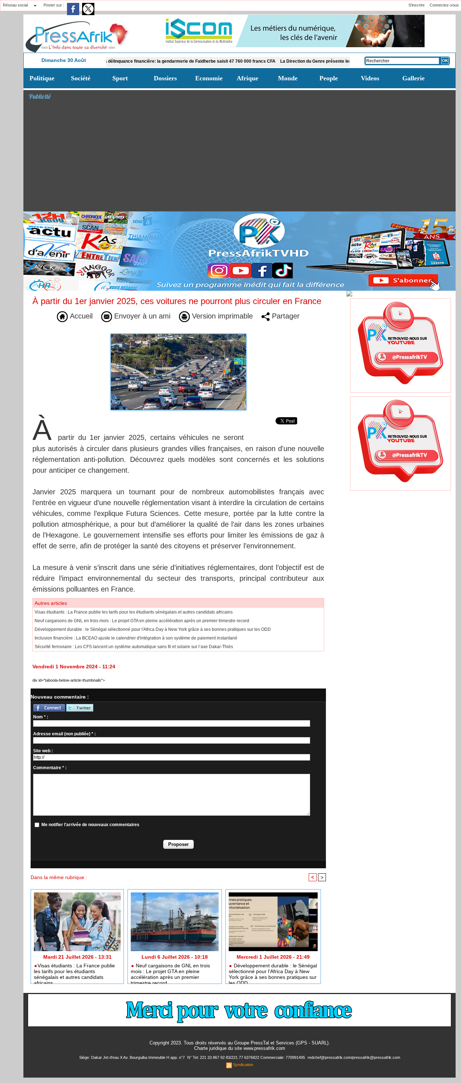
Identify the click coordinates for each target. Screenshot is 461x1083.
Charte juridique (210, 1048)
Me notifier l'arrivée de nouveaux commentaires (90, 824)
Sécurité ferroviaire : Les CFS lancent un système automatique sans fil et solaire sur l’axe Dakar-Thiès (134, 646)
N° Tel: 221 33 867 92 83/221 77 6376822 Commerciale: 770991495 (246, 1057)
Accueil (80, 316)
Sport (120, 78)
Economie (209, 78)
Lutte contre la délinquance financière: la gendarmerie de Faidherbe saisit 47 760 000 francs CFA (150, 61)
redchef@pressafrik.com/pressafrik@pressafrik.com (354, 1057)
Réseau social (15, 5)
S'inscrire (416, 5)
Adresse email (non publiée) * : (64, 733)
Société (80, 78)
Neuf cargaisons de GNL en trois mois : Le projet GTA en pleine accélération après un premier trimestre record (142, 620)
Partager (285, 316)
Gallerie (413, 78)
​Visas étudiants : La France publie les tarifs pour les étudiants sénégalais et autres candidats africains (134, 612)
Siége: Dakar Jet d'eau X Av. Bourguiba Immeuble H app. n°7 (132, 1057)
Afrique (247, 78)
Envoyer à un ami (141, 316)
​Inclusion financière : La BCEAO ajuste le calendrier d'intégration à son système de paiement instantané (136, 638)
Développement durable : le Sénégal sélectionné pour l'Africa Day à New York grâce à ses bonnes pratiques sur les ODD (153, 629)
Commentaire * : (50, 767)
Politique (42, 78)
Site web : (43, 750)
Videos (370, 78)
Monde (287, 78)
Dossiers (165, 78)
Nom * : (40, 716)
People (328, 78)
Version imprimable (221, 316)
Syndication (243, 1064)
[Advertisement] (242, 157)
